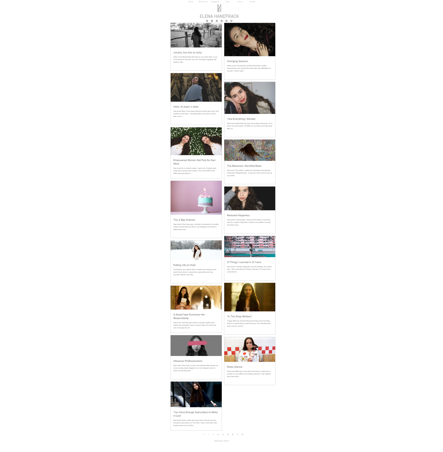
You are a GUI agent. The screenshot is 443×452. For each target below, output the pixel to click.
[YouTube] (231, 21)
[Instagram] (207, 21)
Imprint (226, 441)
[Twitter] (226, 21)
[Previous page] (208, 434)
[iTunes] (212, 21)
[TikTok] (222, 21)
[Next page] (237, 434)
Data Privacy (218, 441)
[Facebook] (217, 21)
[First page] (204, 434)
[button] (215, 1)
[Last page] (242, 434)
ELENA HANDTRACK (219, 16)
